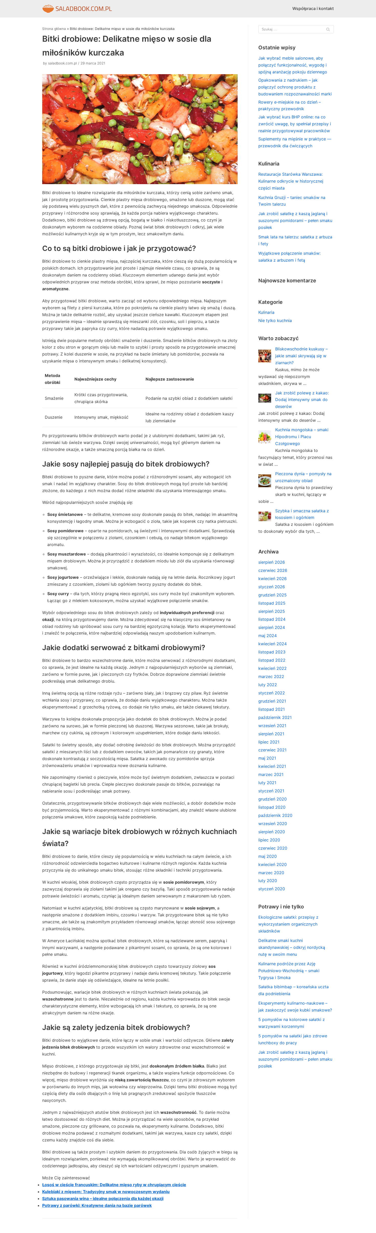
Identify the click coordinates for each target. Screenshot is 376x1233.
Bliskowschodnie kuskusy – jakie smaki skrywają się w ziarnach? (301, 355)
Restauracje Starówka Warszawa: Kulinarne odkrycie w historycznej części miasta (290, 181)
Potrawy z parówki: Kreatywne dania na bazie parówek (97, 1205)
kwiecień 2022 (272, 668)
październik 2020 (275, 815)
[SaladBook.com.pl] (77, 9)
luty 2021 (267, 782)
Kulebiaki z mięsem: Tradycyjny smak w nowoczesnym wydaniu (106, 1191)
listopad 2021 (271, 709)
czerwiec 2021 (272, 749)
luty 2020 (267, 880)
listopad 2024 (271, 619)
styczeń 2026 (271, 586)
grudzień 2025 (272, 594)
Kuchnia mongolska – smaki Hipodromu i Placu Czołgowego (301, 436)
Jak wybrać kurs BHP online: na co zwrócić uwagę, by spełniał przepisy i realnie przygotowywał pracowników (294, 123)
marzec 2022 (271, 676)
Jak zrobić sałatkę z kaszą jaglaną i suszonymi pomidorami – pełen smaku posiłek (295, 220)
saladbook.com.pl (62, 63)
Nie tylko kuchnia (275, 320)
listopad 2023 (271, 651)
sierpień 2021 (271, 733)
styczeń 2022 (271, 692)
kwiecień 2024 (272, 643)
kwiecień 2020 (272, 864)
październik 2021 (275, 717)
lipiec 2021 (268, 742)
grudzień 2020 (272, 799)
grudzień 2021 (272, 701)
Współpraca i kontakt (313, 8)
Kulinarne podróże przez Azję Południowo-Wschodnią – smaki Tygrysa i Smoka (288, 970)
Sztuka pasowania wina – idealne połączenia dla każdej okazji (102, 1198)
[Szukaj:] (296, 29)
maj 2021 (267, 758)
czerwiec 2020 (272, 848)
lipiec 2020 (269, 839)
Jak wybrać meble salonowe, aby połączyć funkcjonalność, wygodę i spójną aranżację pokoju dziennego (292, 64)
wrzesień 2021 (272, 725)
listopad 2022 (271, 660)
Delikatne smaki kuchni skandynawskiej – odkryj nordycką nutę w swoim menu (291, 947)
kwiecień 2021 (272, 766)
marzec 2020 (271, 872)
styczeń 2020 (271, 888)
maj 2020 (267, 856)
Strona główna (54, 29)
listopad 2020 (271, 807)
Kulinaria (266, 312)
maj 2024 (267, 635)
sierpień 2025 (271, 611)
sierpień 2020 (271, 831)
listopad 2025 (271, 603)
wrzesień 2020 (272, 823)
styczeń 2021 (271, 790)
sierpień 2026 (271, 562)
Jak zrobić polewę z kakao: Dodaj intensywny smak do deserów (302, 399)
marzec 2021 (270, 774)
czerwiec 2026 (272, 570)
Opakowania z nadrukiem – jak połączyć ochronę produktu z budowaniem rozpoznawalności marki (295, 86)
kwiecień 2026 (272, 578)
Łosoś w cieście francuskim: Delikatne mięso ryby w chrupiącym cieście (114, 1184)
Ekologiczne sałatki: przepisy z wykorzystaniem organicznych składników (288, 924)
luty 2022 (267, 684)
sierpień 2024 (271, 627)
